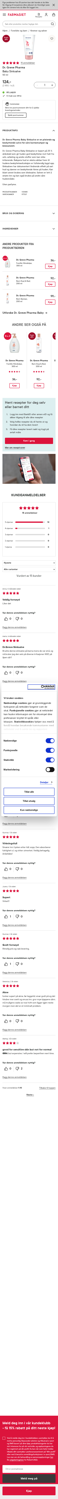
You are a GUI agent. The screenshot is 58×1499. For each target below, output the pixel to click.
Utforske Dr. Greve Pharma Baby (23, 313)
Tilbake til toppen (47, 1088)
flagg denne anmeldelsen (14, 627)
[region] (29, 47)
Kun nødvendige (29, 810)
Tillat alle (29, 791)
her (51, 1457)
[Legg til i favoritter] (52, 38)
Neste (30, 1094)
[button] (29, 47)
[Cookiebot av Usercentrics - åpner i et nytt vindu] (41, 687)
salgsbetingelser (17, 1460)
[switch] (50, 750)
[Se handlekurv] (53, 14)
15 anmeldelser (28, 63)
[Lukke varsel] (54, 5)
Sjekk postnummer (16, 115)
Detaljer (44, 782)
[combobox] (29, 24)
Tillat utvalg (29, 800)
